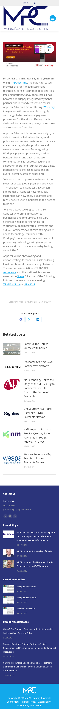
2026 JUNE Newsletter (27, 597)
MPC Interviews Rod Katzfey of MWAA (34, 551)
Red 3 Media (36, 705)
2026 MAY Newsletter (26, 608)
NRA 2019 (29, 284)
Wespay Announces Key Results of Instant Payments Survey (38, 458)
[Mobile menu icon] (53, 18)
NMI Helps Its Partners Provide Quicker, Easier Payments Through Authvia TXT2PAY (37, 435)
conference (9, 272)
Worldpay (49, 107)
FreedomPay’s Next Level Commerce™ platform (38, 364)
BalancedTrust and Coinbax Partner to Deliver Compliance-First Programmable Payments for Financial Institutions (29, 648)
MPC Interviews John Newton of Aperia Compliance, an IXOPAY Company (35, 564)
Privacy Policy (29, 701)
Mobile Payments (14, 46)
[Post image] (11, 349)
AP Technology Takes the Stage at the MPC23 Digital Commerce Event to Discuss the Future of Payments (39, 388)
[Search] (35, 3)
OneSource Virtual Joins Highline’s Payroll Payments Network (38, 413)
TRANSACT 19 (11, 284)
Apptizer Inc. (20, 82)
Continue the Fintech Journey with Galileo (36, 346)
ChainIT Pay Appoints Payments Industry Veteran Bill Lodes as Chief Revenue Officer (28, 631)
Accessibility (44, 701)
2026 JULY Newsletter (26, 586)
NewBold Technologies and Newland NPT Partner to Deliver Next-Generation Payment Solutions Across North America (27, 666)
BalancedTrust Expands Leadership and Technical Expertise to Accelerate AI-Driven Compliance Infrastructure (36, 536)
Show (20, 276)
